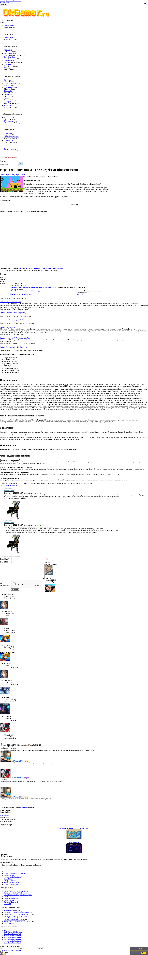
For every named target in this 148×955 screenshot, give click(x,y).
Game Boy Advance (10, 87)
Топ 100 (146, 3)
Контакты (9, 1)
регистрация (23, 807)
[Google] (5, 954)
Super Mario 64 (9, 875)
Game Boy (7, 64)
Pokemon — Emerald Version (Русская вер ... (19, 912)
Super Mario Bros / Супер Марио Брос (17, 891)
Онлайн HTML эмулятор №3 (52, 268)
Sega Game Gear (9, 57)
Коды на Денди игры (11, 137)
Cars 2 (6, 871)
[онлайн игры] (26, 18)
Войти (40, 948)
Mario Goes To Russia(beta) (13, 877)
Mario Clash (8, 879)
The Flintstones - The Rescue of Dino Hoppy (25, 291)
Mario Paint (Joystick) (11, 911)
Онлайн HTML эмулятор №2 (29, 268)
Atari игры (7, 68)
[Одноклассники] (2, 954)
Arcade (6, 98)
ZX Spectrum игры (10, 121)
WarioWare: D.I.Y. (10, 930)
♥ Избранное (4, 3)
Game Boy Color (9, 60)
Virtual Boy (7, 105)
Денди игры (8, 50)
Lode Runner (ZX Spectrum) (13, 932)
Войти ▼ (3, 4)
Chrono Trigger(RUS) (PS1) (13, 884)
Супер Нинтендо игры (12, 83)
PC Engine (7, 102)
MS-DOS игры (9, 117)
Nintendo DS (8, 94)
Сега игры (7, 80)
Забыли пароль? (5, 950)
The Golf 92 (79, 294)
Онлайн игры (8, 38)
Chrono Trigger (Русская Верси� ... (16, 873)
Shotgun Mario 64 (10, 881)
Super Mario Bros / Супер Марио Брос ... (17, 914)
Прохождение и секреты (8, 485)
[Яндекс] (4, 954)
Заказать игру (17, 1)
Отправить (15, 589)
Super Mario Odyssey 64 (12, 882)
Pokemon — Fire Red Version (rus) (15, 893)
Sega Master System (10, 53)
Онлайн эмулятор (10, 149)
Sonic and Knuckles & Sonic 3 (14, 920)
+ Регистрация (16, 950)
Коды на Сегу (8, 133)
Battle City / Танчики (11, 898)
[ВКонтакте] (1, 954)
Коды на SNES (9, 140)
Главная (2, 1)
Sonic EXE (7, 904)
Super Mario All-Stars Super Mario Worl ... (17, 921)
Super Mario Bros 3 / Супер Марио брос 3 (18, 895)
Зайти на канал (5, 816)
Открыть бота (4, 823)
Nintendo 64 (8, 91)
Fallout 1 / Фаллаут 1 (11, 902)
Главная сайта (9, 25)
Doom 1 (6, 896)
